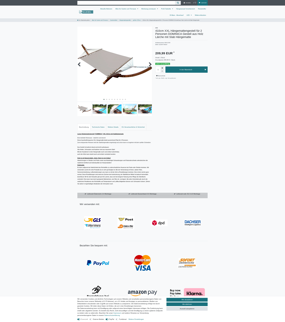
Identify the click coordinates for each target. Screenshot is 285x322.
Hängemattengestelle (125, 20)
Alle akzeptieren (187, 300)
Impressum (117, 313)
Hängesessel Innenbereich (185, 9)
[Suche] (178, 3)
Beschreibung (84, 127)
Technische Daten (98, 127)
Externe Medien (98, 319)
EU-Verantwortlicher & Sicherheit (133, 127)
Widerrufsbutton (200, 15)
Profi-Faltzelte (166, 9)
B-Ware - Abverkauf (176, 15)
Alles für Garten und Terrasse (125, 9)
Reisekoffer (202, 9)
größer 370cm (137, 20)
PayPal (111, 319)
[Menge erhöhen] (162, 68)
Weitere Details (113, 127)
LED (188, 15)
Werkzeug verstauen (148, 9)
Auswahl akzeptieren (187, 309)
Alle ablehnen (187, 304)
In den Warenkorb (186, 69)
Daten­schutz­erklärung (112, 315)
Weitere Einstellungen (136, 319)
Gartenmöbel (113, 20)
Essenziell (84, 319)
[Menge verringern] (162, 71)
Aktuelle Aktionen (106, 9)
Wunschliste (161, 76)
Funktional (122, 319)
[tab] (83, 127)
